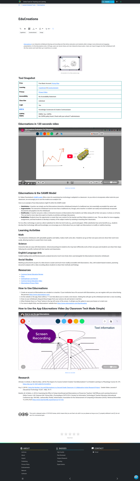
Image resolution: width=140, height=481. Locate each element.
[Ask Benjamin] (136, 477)
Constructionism (32, 32)
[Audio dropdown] (41, 29)
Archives (23, 452)
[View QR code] (29, 29)
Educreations (27, 44)
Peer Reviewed (61, 455)
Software (24, 473)
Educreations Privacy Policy (30, 283)
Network (23, 470)
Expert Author (61, 464)
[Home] (20, 2)
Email (96, 452)
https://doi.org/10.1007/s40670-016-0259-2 (37, 384)
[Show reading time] (53, 28)
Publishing (24, 461)
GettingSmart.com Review (29, 279)
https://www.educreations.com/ (39, 294)
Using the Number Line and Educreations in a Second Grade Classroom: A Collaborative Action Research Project (64, 387)
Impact (23, 458)
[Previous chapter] (70, 478)
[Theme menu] (117, 1)
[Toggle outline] (20, 29)
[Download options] (35, 29)
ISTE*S (21, 109)
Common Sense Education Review (32, 274)
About (23, 455)
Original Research (62, 458)
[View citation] (25, 29)
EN (49, 29)
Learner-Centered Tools (28, 5)
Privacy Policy (43, 92)
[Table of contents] (19, 5)
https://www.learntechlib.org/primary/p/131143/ (48, 400)
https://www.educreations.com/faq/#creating (72, 303)
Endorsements (25, 467)
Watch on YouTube (70, 188)
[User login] (120, 1)
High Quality (60, 452)
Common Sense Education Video (31, 281)
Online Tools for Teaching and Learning (34, 2)
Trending (59, 461)
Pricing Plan (55, 83)
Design (41, 32)
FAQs (22, 276)
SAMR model (38, 197)
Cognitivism (23, 32)
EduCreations (41, 5)
